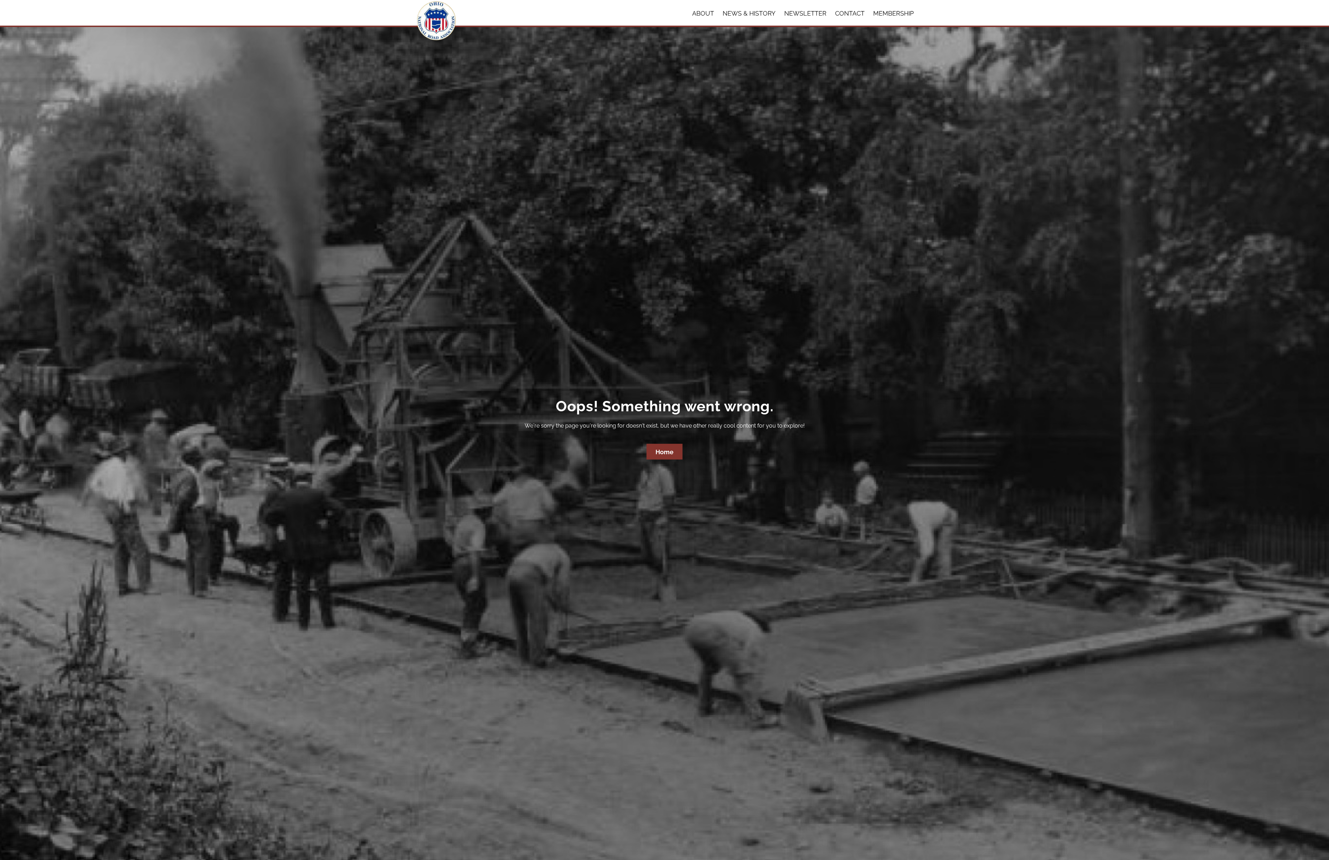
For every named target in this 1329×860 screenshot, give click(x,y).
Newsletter (805, 13)
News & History (749, 13)
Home (664, 452)
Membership (893, 13)
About (703, 13)
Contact (850, 13)
